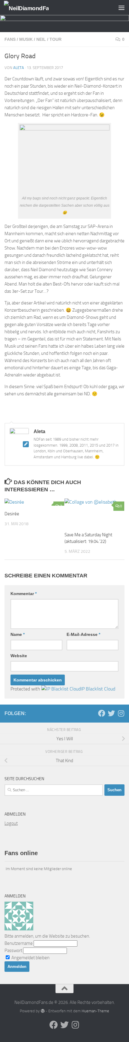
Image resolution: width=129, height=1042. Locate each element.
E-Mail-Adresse (83, 634)
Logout (11, 823)
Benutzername (18, 943)
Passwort (13, 950)
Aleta (18, 67)
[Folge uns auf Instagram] (120, 713)
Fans (10, 39)
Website (18, 655)
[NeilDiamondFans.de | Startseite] (34, 7)
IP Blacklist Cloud (98, 689)
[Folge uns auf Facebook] (101, 713)
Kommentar (23, 593)
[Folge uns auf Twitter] (111, 713)
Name (17, 634)
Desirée (11, 514)
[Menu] (121, 7)
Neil (41, 39)
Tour (56, 39)
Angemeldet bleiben (30, 957)
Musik (26, 39)
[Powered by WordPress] (42, 1011)
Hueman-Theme (95, 1011)
